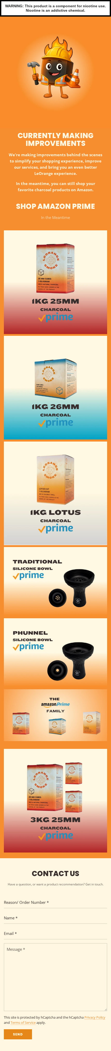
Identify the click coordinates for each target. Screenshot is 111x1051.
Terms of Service (23, 1022)
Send (18, 1034)
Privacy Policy (94, 1017)
